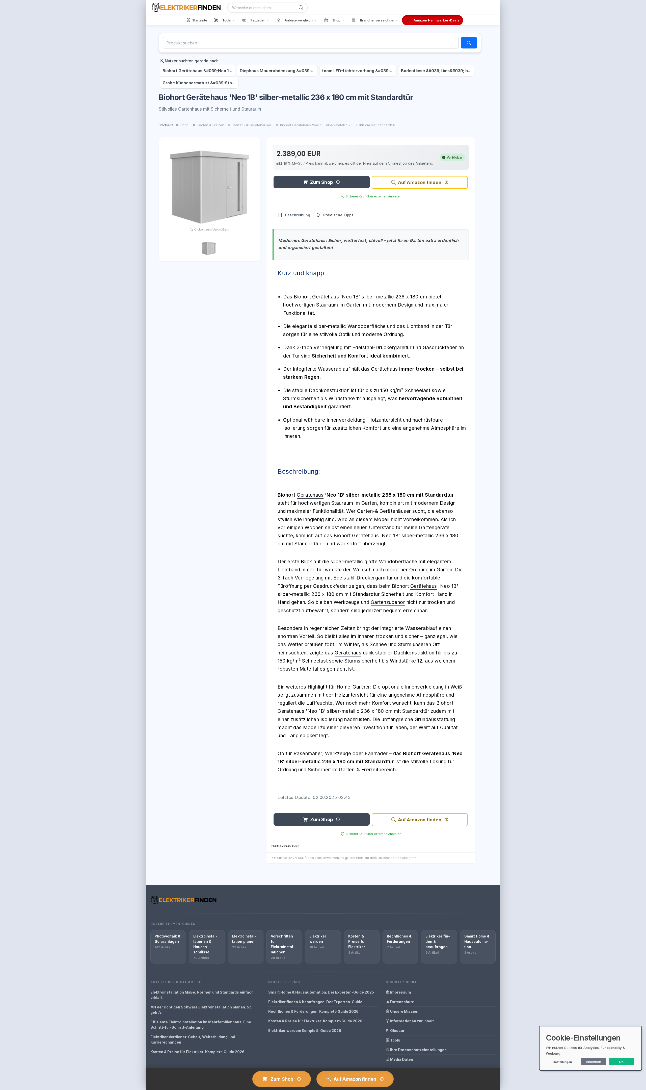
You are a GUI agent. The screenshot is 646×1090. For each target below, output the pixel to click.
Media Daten (401, 1059)
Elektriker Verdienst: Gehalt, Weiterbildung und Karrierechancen (192, 1039)
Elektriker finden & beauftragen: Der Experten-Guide (315, 1002)
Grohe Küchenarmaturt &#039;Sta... (199, 82)
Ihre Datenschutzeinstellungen (418, 1050)
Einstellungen (562, 1062)
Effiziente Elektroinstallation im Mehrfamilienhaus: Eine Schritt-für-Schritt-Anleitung (200, 1024)
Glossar (397, 1030)
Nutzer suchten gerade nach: (192, 60)
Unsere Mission (403, 1011)
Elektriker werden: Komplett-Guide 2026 (304, 1030)
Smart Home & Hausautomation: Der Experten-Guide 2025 (321, 992)
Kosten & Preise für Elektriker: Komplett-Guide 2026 (197, 1052)
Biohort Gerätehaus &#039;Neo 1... (197, 70)
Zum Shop (321, 182)
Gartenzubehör (388, 602)
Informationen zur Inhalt (411, 1021)
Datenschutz (401, 1002)
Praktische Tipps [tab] (338, 215)
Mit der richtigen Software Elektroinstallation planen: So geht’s (201, 1010)
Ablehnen (593, 1062)
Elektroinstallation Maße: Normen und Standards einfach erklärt (202, 995)
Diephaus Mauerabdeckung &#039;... (277, 70)
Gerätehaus (310, 495)
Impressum (400, 992)
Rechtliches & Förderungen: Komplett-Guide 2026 (313, 1011)
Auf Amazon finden (419, 182)
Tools (394, 1040)
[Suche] (301, 7)
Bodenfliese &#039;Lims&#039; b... (436, 70)
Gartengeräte (434, 527)
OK (621, 1062)
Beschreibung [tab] (297, 215)
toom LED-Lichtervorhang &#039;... (358, 70)
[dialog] (590, 1048)
